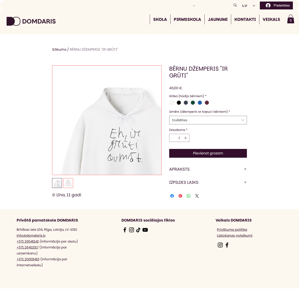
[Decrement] (172, 138)
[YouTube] (145, 230)
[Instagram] (131, 230)
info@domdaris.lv (31, 235)
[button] (290, 18)
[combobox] (208, 120)
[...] (235, 5)
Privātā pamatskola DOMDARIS (47, 220)
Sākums (59, 49)
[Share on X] (197, 195)
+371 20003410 (28, 259)
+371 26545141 (28, 241)
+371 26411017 (28, 247)
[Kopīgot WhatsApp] (188, 195)
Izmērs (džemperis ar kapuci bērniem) (199, 112)
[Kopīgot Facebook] (172, 195)
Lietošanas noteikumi (234, 235)
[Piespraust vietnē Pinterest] (180, 195)
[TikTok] (138, 230)
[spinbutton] (179, 138)
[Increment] (186, 138)
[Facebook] (124, 230)
